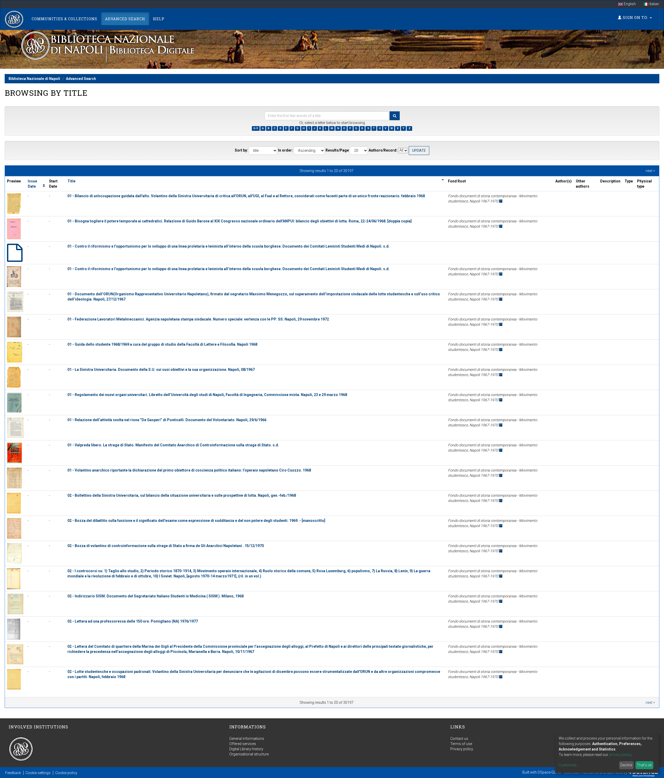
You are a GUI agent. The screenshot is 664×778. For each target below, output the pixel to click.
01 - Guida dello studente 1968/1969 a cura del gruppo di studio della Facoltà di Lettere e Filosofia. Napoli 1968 (162, 344)
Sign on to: (635, 17)
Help (158, 18)
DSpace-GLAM (549, 772)
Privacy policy (461, 749)
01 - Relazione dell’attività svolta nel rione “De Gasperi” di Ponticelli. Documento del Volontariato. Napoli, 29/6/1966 (166, 420)
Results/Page (337, 150)
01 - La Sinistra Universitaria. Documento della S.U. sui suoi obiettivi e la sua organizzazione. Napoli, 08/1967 (161, 369)
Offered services (242, 744)
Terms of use (461, 744)
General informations (246, 738)
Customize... (569, 765)
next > (650, 171)
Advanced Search (125, 18)
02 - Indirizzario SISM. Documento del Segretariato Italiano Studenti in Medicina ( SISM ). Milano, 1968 (155, 596)
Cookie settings (38, 773)
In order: (285, 150)
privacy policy (620, 755)
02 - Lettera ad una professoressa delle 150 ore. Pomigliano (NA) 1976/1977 (132, 621)
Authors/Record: (383, 150)
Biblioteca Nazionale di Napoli (34, 79)
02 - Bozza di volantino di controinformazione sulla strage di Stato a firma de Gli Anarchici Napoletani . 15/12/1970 (165, 546)
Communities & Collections (64, 18)
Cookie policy (66, 773)
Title (71, 181)
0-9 (255, 128)
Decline (626, 765)
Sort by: (241, 150)
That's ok (644, 765)
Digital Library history (246, 749)
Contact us (459, 738)
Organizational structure (249, 754)
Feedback (13, 773)
